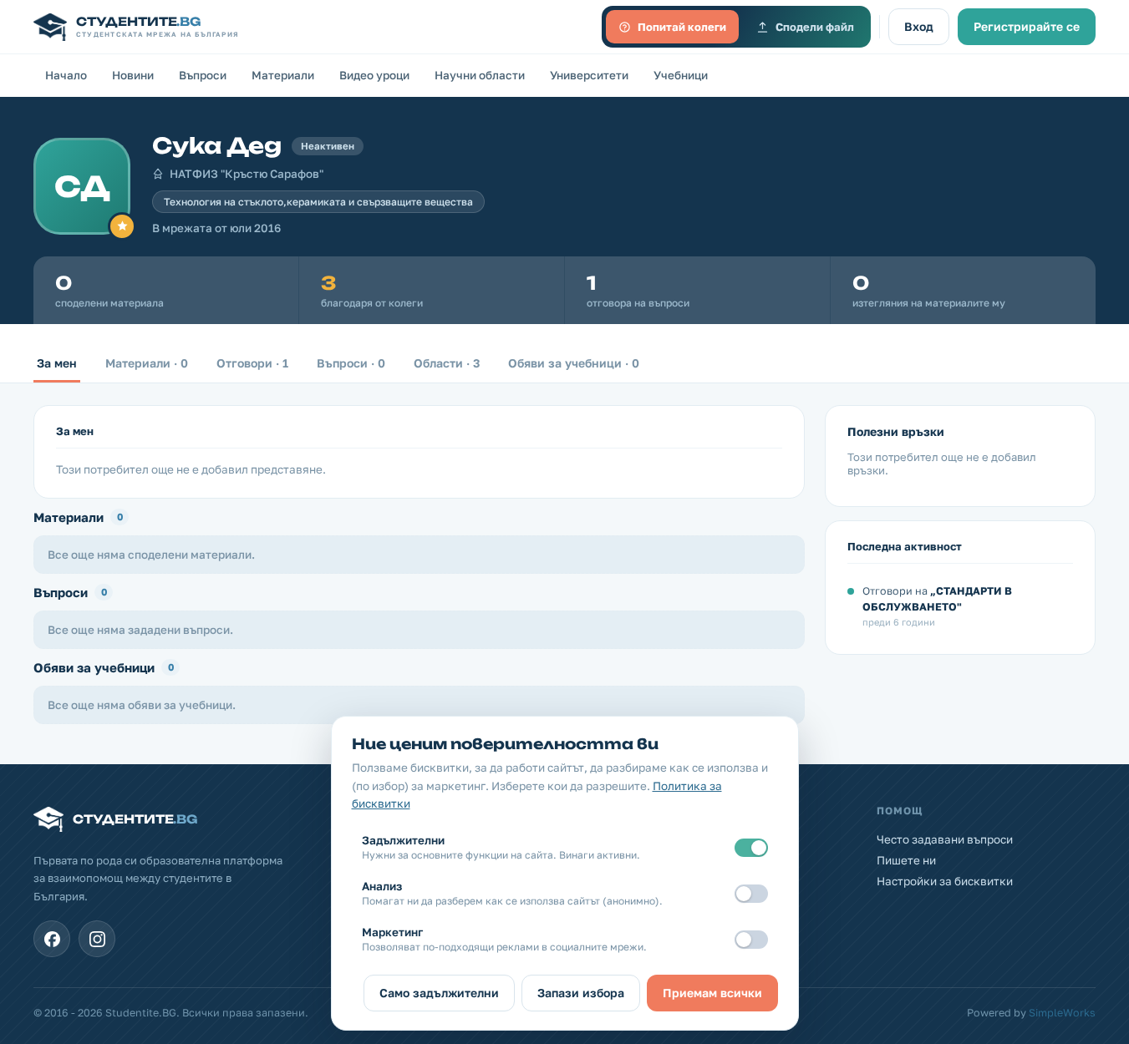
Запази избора (580, 993)
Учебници (680, 75)
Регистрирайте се (1027, 26)
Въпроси (202, 75)
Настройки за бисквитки (945, 881)
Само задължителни (439, 993)
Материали (283, 75)
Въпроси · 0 (351, 363)
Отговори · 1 (252, 363)
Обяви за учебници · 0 (573, 363)
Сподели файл (815, 26)
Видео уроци (374, 75)
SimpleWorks (1062, 1012)
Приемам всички (712, 993)
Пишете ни (906, 860)
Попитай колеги (682, 26)
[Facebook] (51, 938)
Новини (133, 75)
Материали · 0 (146, 363)
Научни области (480, 75)
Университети (589, 75)
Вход (918, 26)
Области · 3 (447, 363)
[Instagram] (97, 938)
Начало (66, 75)
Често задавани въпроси (945, 839)
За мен (57, 363)
